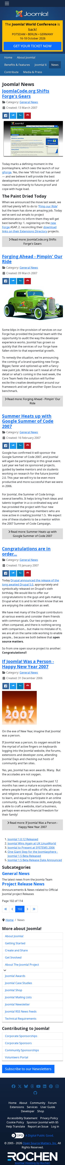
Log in (55, 1126)
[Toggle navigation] (7, 3)
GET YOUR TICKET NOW (32, 46)
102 (20, 909)
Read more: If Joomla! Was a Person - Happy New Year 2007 (33, 825)
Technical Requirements (20, 1019)
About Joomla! (26, 57)
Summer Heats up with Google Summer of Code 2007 (27, 421)
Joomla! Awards (15, 976)
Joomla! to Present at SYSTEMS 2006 (31, 847)
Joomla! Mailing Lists (18, 997)
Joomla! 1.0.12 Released (23, 839)
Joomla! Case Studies (18, 983)
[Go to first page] (5, 909)
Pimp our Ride (48, 206)
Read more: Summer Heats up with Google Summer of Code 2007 (33, 534)
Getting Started (15, 943)
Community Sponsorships (22, 1050)
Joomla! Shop (13, 990)
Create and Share (16, 950)
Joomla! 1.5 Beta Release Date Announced (35, 860)
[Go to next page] (27, 909)
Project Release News (23, 884)
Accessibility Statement (22, 1118)
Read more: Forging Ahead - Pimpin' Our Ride (33, 401)
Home (8, 57)
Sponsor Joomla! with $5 (42, 1122)
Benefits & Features (17, 65)
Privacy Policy (49, 1118)
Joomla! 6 (41, 65)
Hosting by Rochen (32, 1163)
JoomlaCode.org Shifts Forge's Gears (25, 93)
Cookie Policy (15, 1122)
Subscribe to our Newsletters (28, 1069)
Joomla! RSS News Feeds (21, 1011)
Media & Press (32, 72)
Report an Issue (38, 1126)
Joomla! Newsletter (17, 1004)
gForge (6, 172)
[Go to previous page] (12, 909)
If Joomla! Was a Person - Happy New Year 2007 (28, 663)
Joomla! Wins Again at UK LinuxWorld (32, 843)
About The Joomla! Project (22, 965)
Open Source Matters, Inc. (40, 1143)
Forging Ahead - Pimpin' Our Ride (32, 259)
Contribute (11, 72)
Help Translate (15, 1126)
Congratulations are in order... (26, 551)
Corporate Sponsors (18, 1043)
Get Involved (13, 957)
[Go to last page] (34, 909)
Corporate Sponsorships (21, 1036)
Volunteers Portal (16, 1057)
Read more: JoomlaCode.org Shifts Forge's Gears (33, 242)
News (55, 65)
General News (29, 102)
